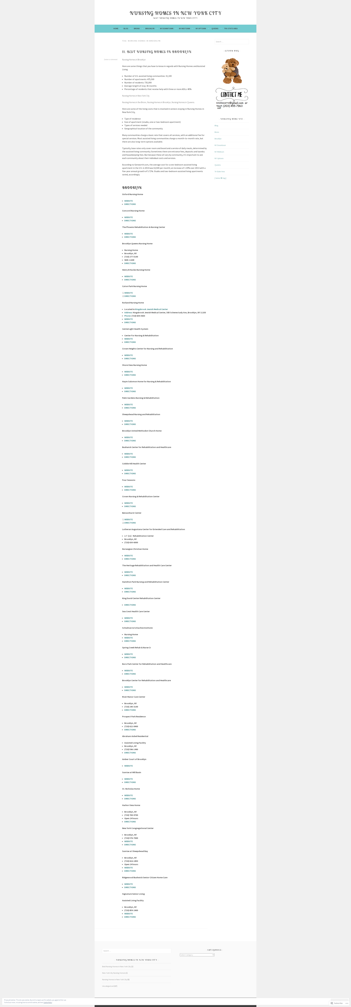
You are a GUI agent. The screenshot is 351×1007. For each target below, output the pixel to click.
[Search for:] (232, 41)
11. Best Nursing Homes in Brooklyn (156, 52)
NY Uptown (201, 28)
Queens (215, 28)
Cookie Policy (48, 1002)
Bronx (137, 28)
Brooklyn (149, 28)
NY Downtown (166, 28)
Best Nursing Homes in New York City (116, 966)
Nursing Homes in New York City (175, 13)
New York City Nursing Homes (113, 973)
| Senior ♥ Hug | (220, 178)
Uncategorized (108, 986)
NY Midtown (184, 28)
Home (115, 28)
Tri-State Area (231, 28)
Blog (126, 28)
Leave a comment (110, 59)
